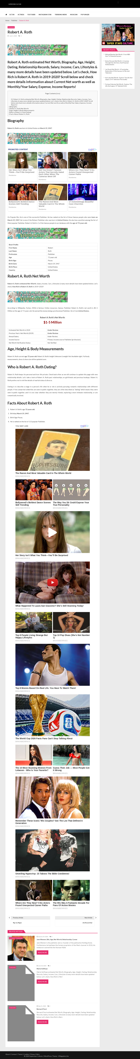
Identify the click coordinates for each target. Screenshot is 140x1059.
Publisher (11, 27)
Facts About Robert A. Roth (19, 114)
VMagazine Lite (63, 1056)
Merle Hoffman (42, 969)
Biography (13, 107)
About (7, 1054)
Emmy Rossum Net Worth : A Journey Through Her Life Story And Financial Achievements (117, 62)
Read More (42, 952)
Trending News (61, 14)
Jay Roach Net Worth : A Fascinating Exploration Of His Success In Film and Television (117, 71)
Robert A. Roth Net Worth (19, 108)
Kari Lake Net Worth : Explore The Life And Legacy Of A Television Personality (118, 78)
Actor (11, 14)
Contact (14, 1054)
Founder (12, 938)
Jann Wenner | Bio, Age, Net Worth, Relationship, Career (57, 939)
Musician (73, 14)
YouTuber (31, 14)
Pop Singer (85, 14)
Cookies (26, 1054)
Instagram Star (45, 14)
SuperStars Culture (15, 4)
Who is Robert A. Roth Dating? (20, 112)
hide (58, 93)
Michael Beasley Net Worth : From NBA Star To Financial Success (117, 55)
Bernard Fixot (42, 1009)
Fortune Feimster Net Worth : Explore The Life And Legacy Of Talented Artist (118, 85)
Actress (21, 14)
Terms (20, 1054)
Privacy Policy (35, 1054)
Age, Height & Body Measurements (21, 110)
